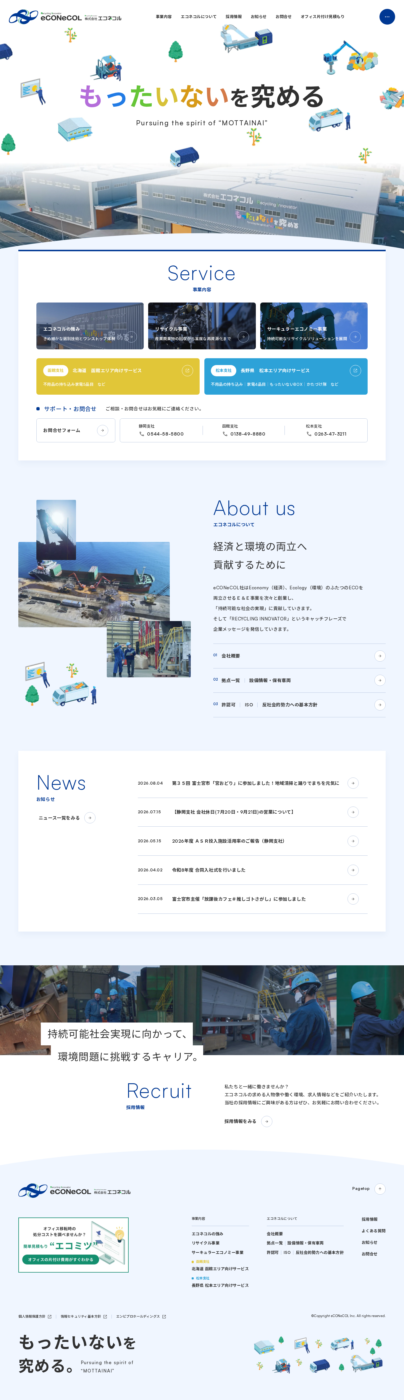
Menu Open (387, 17)
